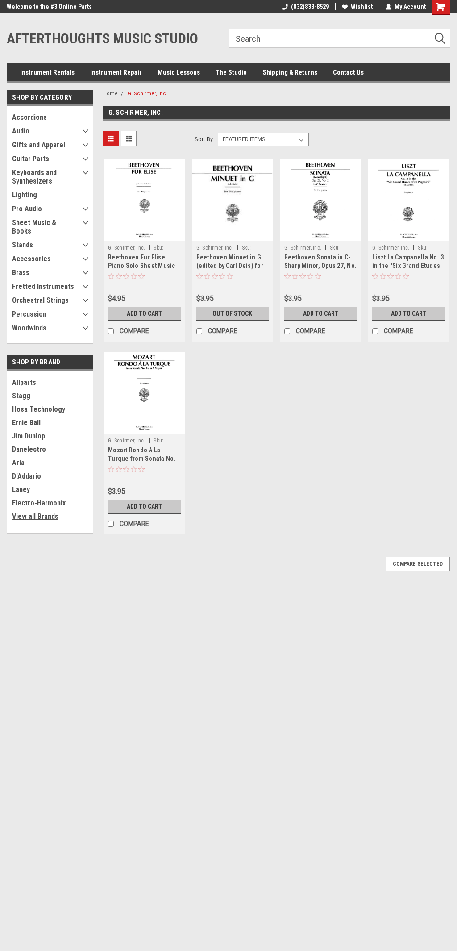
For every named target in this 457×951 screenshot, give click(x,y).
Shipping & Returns (289, 72)
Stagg (21, 396)
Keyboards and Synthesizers (34, 176)
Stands (22, 245)
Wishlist (362, 6)
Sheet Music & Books (34, 226)
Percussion (29, 314)
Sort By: (204, 139)
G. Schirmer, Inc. (147, 93)
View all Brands (35, 516)
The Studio (231, 72)
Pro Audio (27, 208)
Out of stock (232, 313)
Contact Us (348, 72)
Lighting (24, 195)
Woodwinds (29, 328)
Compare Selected (418, 564)
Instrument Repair (116, 72)
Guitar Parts (30, 158)
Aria (18, 463)
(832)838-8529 (310, 6)
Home (110, 93)
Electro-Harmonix (39, 503)
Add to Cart (144, 313)
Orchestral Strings (40, 300)
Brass (20, 272)
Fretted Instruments (43, 286)
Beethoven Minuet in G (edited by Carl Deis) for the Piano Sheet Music (229, 266)
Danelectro (29, 449)
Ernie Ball (26, 422)
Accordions (29, 117)
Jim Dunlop (28, 436)
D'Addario (26, 476)
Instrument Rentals (47, 72)
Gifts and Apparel (38, 145)
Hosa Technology (38, 409)
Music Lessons (179, 72)
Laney (21, 489)
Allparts (24, 382)
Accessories (31, 258)
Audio (20, 131)
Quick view (144, 234)
